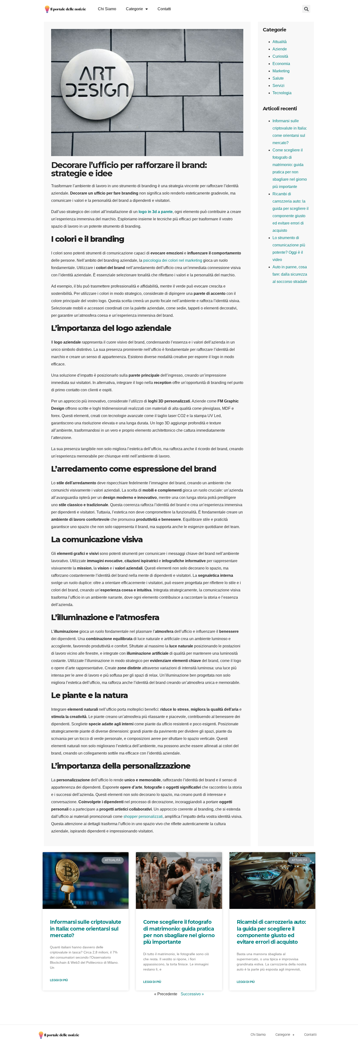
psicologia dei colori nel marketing (172, 260)
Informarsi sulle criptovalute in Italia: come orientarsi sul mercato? (85, 928)
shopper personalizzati (143, 816)
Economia (281, 64)
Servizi (278, 86)
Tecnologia (282, 93)
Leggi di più (59, 980)
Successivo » (192, 994)
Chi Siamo (107, 9)
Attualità (280, 42)
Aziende (280, 49)
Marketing (281, 71)
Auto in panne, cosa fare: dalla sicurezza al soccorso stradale (290, 274)
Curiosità (280, 56)
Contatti (164, 9)
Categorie (134, 9)
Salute (278, 78)
